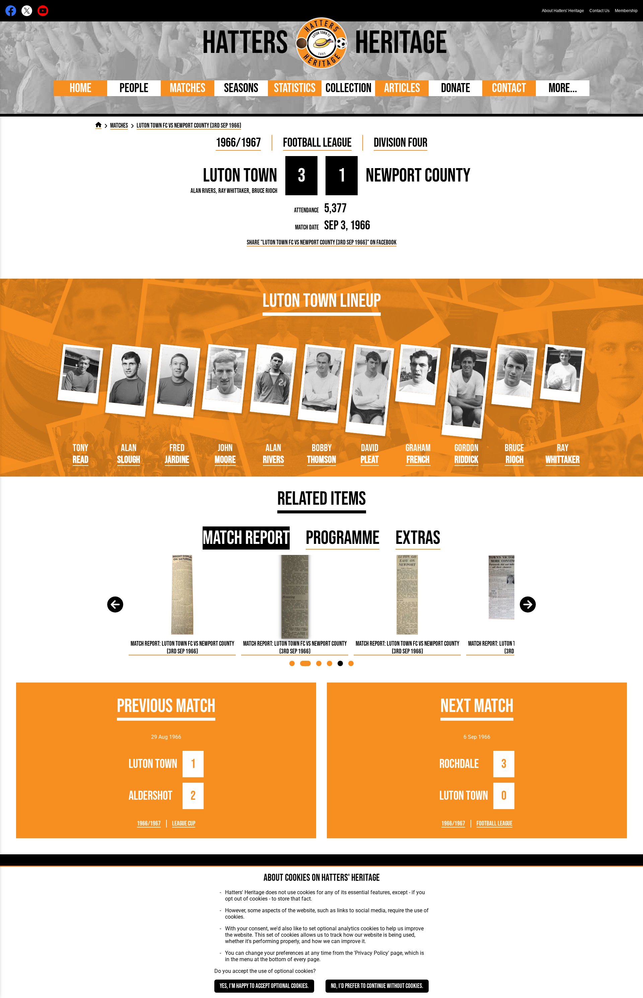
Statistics (294, 88)
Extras (418, 538)
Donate (455, 88)
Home (80, 88)
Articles (402, 88)
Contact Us (599, 10)
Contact (509, 88)
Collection (348, 88)
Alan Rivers (203, 191)
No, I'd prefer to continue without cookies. (377, 986)
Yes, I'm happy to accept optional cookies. (264, 986)
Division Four (400, 143)
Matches (187, 88)
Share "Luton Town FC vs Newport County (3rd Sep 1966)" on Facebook (322, 242)
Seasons (241, 88)
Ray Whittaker (233, 191)
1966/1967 (238, 143)
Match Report (246, 538)
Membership (626, 10)
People (134, 88)
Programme (342, 538)
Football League (317, 143)
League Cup (183, 824)
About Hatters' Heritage (563, 10)
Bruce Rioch (264, 191)
